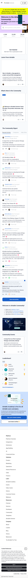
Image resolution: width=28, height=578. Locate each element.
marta (10, 364)
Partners (8, 503)
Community (9, 512)
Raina (6, 247)
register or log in (15, 309)
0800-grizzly (8, 167)
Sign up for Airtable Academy (14, 417)
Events (8, 485)
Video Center (9, 488)
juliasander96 (8, 228)
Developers (9, 509)
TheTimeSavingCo (13, 382)
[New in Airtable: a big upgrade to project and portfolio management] (13, 73)
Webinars (8, 497)
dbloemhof (7, 265)
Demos (8, 491)
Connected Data (10, 454)
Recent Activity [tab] (6, 132)
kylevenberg (7, 136)
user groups (15, 312)
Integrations (9, 442)
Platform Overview (11, 439)
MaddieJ (7, 282)
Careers (8, 527)
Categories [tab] (16, 132)
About (7, 524)
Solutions (8, 457)
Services (8, 506)
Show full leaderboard (7, 387)
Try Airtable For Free (11, 540)
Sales (7, 472)
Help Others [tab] (24, 132)
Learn (7, 478)
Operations (9, 466)
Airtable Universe (10, 518)
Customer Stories (10, 494)
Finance (8, 476)
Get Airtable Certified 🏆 (14, 421)
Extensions (9, 445)
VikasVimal (11, 369)
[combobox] (14, 27)
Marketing (8, 463)
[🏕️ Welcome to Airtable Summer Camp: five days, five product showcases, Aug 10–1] (13, 107)
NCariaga (7, 199)
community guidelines (18, 311)
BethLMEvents (8, 214)
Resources (9, 500)
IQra (6, 153)
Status (8, 534)
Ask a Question (17, 314)
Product (8, 460)
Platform (8, 436)
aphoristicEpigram (13, 378)
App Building (9, 448)
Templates (8, 515)
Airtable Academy (10, 482)
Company (8, 521)
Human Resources (11, 469)
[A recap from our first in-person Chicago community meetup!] (13, 345)
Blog (7, 531)
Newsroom (9, 537)
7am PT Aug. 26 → (22, 13)
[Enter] (2, 27)
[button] (2, 3)
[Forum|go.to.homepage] (9, 3)
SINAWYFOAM (8, 184)
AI (6, 451)
